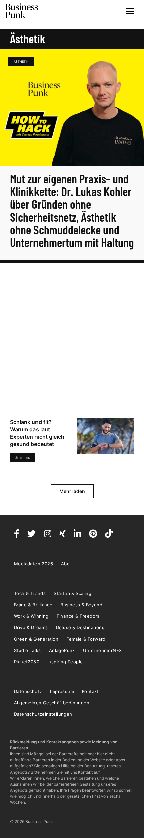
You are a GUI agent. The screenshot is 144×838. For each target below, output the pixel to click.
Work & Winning (31, 616)
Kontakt (90, 691)
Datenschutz (28, 691)
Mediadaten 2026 (33, 563)
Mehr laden (72, 491)
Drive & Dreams (31, 627)
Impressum (62, 691)
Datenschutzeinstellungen (43, 714)
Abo (65, 563)
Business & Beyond (81, 604)
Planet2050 (26, 661)
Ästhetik (21, 61)
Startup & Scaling (72, 593)
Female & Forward (85, 639)
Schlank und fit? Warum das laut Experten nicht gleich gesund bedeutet (37, 433)
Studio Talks (27, 650)
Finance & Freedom (78, 616)
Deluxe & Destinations (80, 627)
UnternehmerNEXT (104, 650)
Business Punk (22, 11)
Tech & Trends (30, 593)
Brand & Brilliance (33, 604)
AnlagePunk (62, 650)
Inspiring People (65, 661)
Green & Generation (36, 639)
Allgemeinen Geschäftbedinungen (51, 702)
